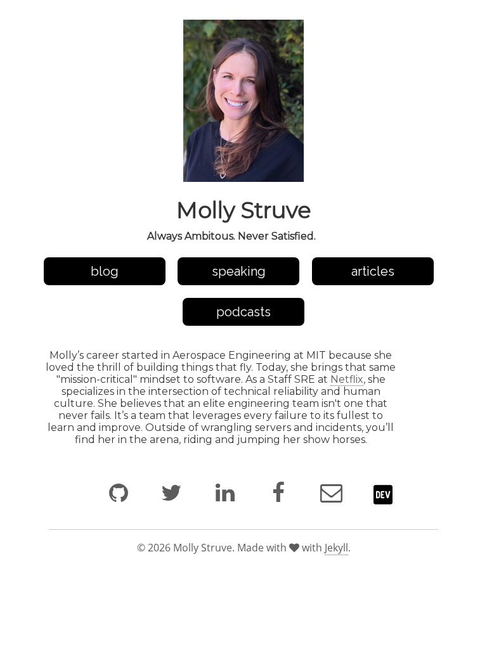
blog (105, 271)
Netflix (346, 379)
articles (372, 271)
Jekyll (336, 548)
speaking (239, 271)
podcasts (243, 311)
